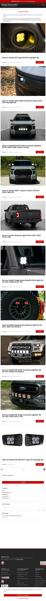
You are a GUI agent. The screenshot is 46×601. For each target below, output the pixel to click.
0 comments (28, 331)
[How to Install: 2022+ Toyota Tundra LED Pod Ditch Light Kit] (23, 171)
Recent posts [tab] (5, 513)
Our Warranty (20, 576)
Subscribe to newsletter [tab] (8, 475)
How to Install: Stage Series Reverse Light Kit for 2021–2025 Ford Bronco (22, 326)
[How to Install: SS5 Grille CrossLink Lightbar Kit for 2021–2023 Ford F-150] (23, 395)
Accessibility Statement (22, 585)
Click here (36, 589)
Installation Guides (17, 62)
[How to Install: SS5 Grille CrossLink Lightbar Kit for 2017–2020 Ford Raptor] (23, 350)
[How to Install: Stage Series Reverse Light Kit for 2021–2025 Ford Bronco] (23, 306)
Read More (39, 62)
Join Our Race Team (40, 583)
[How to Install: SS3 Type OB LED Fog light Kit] (23, 38)
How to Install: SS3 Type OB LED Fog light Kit (20, 57)
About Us (37, 570)
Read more (4, 517)
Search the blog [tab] (6, 504)
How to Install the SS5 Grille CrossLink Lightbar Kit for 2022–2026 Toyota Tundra (21, 146)
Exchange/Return (21, 570)
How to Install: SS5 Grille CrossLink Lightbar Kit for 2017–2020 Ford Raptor (21, 371)
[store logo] (9, 5)
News (4, 490)
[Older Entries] (44, 469)
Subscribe (23, 482)
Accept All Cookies (23, 595)
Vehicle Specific (10, 62)
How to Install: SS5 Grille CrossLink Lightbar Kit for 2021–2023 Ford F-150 (21, 416)
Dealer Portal (20, 583)
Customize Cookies (23, 598)
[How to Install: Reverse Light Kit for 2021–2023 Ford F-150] (23, 216)
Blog (6, 9)
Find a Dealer (38, 576)
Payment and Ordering (22, 572)
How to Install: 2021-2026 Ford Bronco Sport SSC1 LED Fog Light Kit (22, 102)
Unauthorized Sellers (22, 578)
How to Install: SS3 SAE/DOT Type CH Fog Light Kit (22, 460)
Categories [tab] (4, 488)
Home (2, 9)
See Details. (32, 1)
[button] (42, 507)
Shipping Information (22, 574)
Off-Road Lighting (7, 492)
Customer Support (5, 570)
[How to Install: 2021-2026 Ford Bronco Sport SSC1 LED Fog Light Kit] (23, 81)
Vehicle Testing (38, 585)
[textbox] (23, 507)
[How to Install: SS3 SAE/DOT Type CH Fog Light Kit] (23, 440)
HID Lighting (5, 494)
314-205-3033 (4, 572)
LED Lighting (6, 496)
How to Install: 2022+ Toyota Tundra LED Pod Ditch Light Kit (20, 191)
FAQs (18, 580)
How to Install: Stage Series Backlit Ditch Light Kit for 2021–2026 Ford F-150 (22, 281)
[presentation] (43, 510)
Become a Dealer (39, 578)
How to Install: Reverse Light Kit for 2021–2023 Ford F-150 (21, 236)
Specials (37, 572)
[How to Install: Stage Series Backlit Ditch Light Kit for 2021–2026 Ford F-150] (23, 261)
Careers (37, 574)
